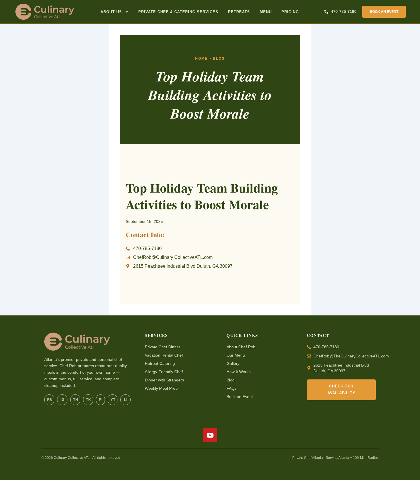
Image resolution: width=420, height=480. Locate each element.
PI (100, 400)
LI (125, 400)
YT (113, 400)
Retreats (239, 12)
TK (88, 400)
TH (75, 400)
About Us (111, 12)
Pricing (290, 12)
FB (49, 400)
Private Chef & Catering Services (178, 12)
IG (62, 400)
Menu (266, 12)
